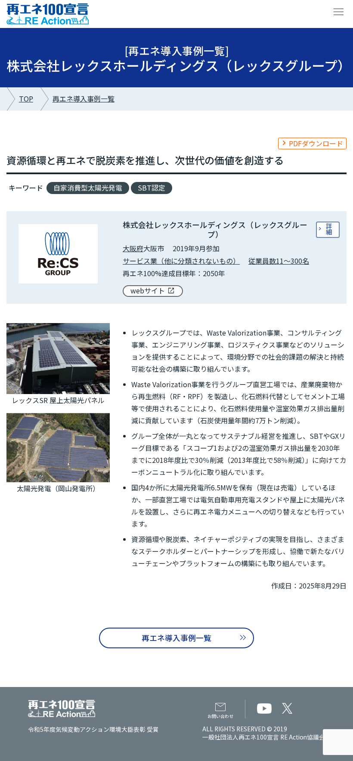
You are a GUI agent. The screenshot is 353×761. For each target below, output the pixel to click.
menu (339, 12)
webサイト (147, 290)
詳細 (329, 229)
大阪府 (133, 248)
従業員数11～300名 (278, 261)
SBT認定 (151, 187)
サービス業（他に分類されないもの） (181, 261)
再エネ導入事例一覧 (84, 98)
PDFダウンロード (316, 143)
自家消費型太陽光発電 (87, 187)
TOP (26, 98)
